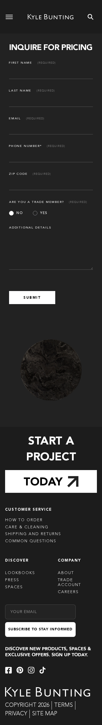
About (66, 573)
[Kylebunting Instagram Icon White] (31, 670)
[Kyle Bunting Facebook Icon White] (8, 670)
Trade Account (69, 582)
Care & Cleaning (26, 527)
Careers (68, 592)
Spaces (14, 587)
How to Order (24, 520)
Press (12, 580)
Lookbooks (20, 573)
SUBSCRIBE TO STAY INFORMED (40, 629)
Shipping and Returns (33, 534)
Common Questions (30, 541)
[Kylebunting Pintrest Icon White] (19, 670)
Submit (32, 297)
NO (19, 213)
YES (44, 213)
